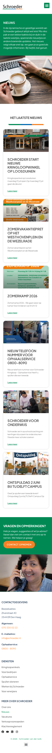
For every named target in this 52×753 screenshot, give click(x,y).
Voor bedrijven (9, 672)
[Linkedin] (12, 732)
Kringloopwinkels (11, 667)
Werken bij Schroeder (13, 686)
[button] (47, 5)
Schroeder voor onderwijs (23, 423)
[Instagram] (17, 732)
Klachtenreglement (12, 726)
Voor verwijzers (9, 691)
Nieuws (5, 712)
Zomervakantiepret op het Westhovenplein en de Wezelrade (25, 235)
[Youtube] (7, 732)
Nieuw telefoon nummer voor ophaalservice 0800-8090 (21, 357)
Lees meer (12, 191)
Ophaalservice (9, 676)
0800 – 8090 (9, 648)
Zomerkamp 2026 (22, 296)
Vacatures (7, 716)
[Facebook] (3, 732)
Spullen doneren (10, 681)
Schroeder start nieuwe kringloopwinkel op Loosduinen (23, 165)
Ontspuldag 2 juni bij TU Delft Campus (24, 484)
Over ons (6, 707)
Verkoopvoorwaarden (13, 721)
